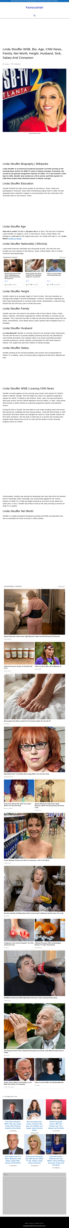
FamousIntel (34, 7)
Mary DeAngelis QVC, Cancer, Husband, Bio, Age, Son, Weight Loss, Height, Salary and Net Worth (34, 1126)
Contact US (31, 1223)
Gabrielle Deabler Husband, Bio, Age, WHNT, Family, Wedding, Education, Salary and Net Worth (56, 1161)
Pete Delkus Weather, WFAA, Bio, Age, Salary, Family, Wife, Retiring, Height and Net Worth (13, 1125)
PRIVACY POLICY (39, 1223)
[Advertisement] (34, 33)
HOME (26, 1223)
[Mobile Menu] (34, 15)
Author (7, 64)
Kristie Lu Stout (15, 239)
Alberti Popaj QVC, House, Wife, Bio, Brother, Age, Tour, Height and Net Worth (56, 1125)
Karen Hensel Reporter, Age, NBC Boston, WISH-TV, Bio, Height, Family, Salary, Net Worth (34, 1160)
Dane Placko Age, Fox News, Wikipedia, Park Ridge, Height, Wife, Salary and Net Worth (13, 1160)
